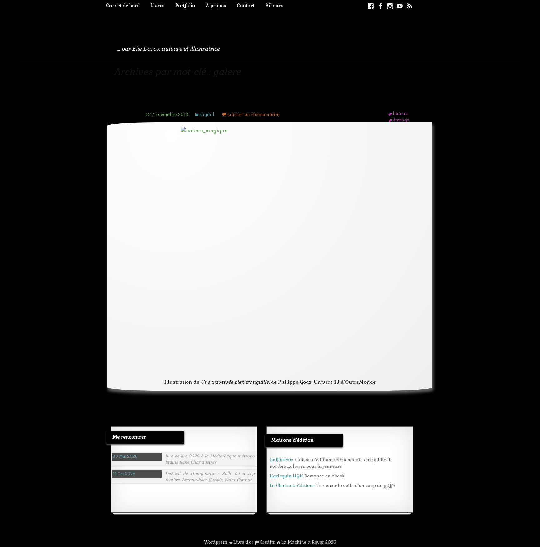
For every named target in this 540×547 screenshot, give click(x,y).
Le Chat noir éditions (292, 485)
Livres (157, 5)
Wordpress (215, 542)
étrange (401, 120)
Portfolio (185, 5)
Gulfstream (282, 459)
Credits (267, 542)
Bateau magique (176, 102)
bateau (400, 113)
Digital (206, 114)
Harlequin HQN (286, 476)
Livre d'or (243, 542)
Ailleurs (274, 5)
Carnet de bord (123, 5)
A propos (216, 5)
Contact (246, 5)
